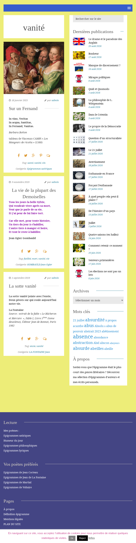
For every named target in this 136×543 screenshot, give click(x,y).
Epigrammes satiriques (39, 168)
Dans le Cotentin (98, 114)
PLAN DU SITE (12, 524)
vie (47, 258)
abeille (108, 349)
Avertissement (97, 162)
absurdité (95, 320)
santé (30, 162)
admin (55, 100)
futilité (27, 258)
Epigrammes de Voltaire (18, 487)
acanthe (78, 326)
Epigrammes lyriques (16, 450)
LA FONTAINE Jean (39, 352)
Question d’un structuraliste (105, 138)
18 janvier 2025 (20, 100)
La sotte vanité (22, 286)
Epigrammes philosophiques (20, 445)
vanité (37, 162)
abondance (101, 337)
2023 (98, 331)
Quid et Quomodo (99, 89)
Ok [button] (72, 538)
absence (83, 336)
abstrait (89, 331)
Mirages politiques (99, 77)
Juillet (92, 222)
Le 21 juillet (95, 150)
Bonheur (94, 53)
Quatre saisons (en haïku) (103, 234)
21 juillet (78, 320)
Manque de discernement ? (104, 65)
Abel (96, 343)
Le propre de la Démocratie (105, 126)
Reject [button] (82, 538)
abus (89, 325)
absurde (81, 348)
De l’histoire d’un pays (102, 211)
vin (44, 162)
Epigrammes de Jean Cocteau (21, 472)
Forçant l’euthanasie (100, 185)
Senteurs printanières (101, 260)
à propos (111, 320)
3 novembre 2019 (20, 182)
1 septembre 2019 (21, 277)
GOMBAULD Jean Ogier (39, 264)
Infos (92, 537)
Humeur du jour (13, 440)
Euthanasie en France (101, 173)
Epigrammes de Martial (17, 482)
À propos (9, 509)
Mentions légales (13, 519)
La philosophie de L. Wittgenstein (100, 101)
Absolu (99, 326)
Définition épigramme (16, 514)
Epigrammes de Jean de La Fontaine (25, 477)
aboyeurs (114, 343)
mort (34, 258)
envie (32, 346)
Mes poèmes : (11, 430)
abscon (104, 343)
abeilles (97, 348)
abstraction (83, 342)
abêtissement (110, 331)
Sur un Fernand (23, 108)
